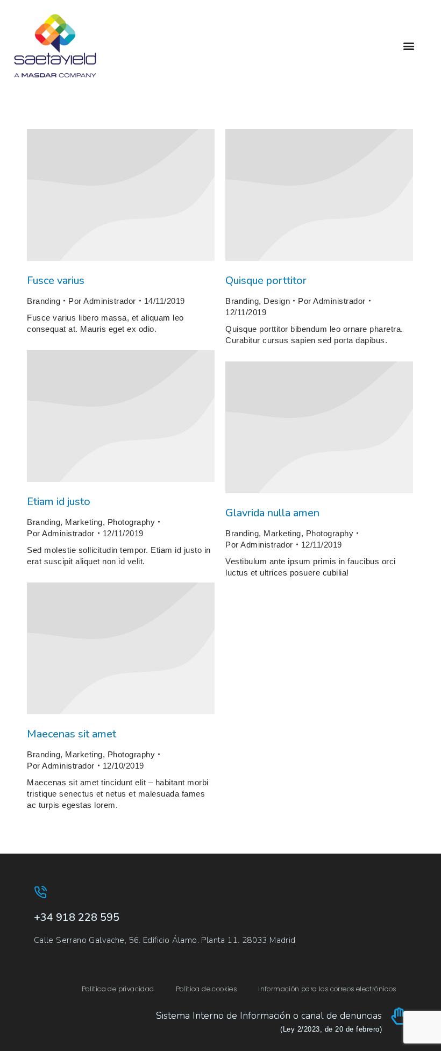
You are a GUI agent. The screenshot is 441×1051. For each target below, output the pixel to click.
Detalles (121, 195)
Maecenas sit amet (71, 734)
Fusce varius (55, 280)
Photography (131, 522)
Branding (43, 301)
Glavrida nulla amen (272, 513)
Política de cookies (206, 988)
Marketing (84, 522)
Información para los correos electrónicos (327, 988)
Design (277, 301)
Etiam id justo (58, 501)
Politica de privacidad (118, 988)
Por (102, 301)
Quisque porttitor (266, 280)
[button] (409, 46)
